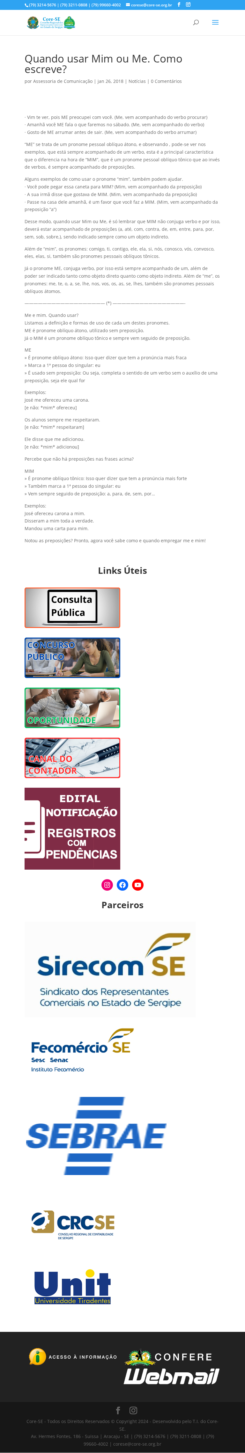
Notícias (137, 81)
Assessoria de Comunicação (63, 81)
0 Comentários (166, 81)
